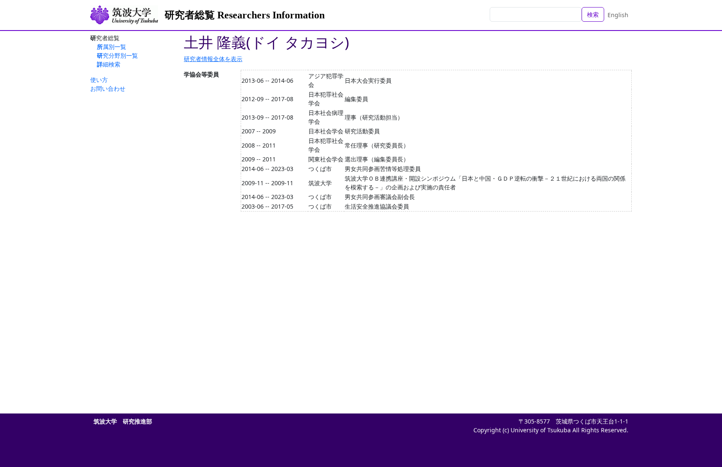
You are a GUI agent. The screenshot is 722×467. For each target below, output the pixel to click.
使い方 (99, 80)
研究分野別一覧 (117, 55)
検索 (593, 14)
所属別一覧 (111, 47)
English (618, 15)
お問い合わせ (107, 88)
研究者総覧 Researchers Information (245, 15)
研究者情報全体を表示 (213, 59)
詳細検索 (108, 64)
